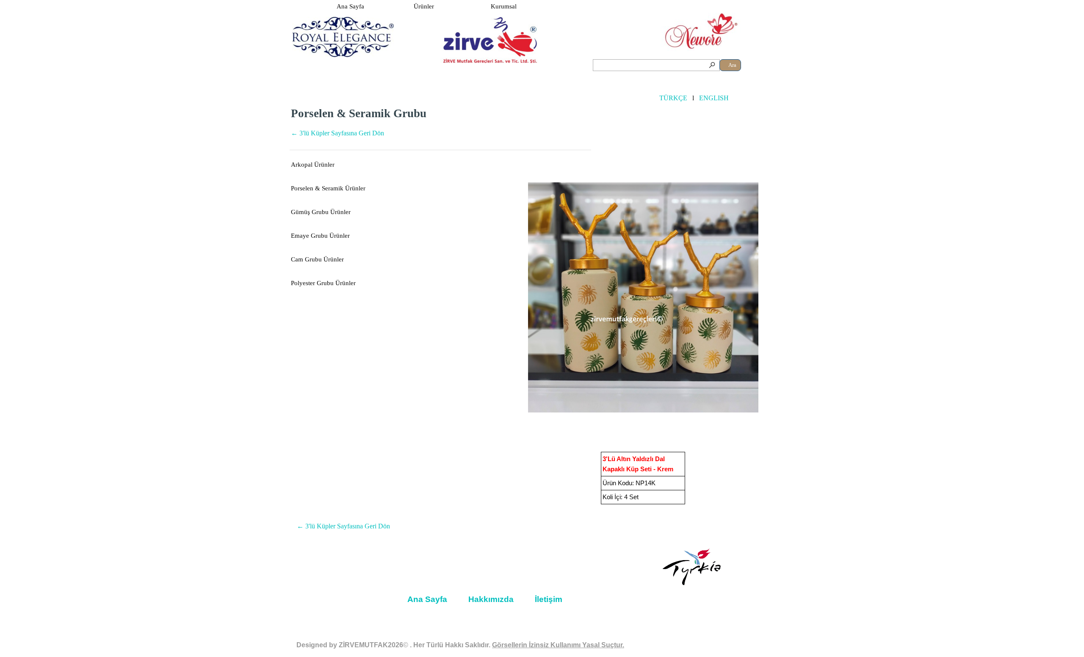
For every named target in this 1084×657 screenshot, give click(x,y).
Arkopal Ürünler (313, 164)
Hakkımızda (491, 599)
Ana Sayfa (350, 6)
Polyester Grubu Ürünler (323, 283)
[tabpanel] (440, 126)
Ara (732, 65)
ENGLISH (714, 98)
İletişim (548, 599)
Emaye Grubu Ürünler (320, 235)
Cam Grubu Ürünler (317, 259)
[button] (643, 297)
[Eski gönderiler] (788, 297)
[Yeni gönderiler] (498, 297)
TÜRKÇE (673, 98)
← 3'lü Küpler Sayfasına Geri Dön (337, 133)
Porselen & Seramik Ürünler (328, 188)
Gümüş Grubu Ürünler (321, 212)
